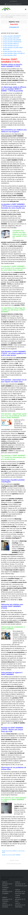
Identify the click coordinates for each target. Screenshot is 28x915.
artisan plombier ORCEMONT (12, 36)
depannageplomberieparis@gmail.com (14, 4)
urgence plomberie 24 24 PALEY (20, 899)
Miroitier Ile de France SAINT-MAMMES (11, 854)
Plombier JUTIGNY (14, 860)
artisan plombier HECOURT (11, 38)
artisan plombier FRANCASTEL (12, 42)
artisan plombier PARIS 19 (11, 43)
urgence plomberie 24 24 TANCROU (7, 899)
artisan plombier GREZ (10, 55)
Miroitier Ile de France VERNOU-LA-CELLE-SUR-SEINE (13, 851)
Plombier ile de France (10, 15)
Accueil (2, 15)
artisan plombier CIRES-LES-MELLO (14, 53)
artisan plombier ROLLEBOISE (12, 40)
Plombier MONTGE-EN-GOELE (14, 863)
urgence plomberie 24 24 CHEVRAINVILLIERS (21, 884)
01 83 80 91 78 (14, 1)
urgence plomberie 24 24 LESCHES (7, 905)
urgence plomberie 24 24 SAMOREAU (20, 905)
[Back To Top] (24, 911)
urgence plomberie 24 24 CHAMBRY (7, 891)
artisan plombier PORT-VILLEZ (12, 51)
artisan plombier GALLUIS (11, 45)
